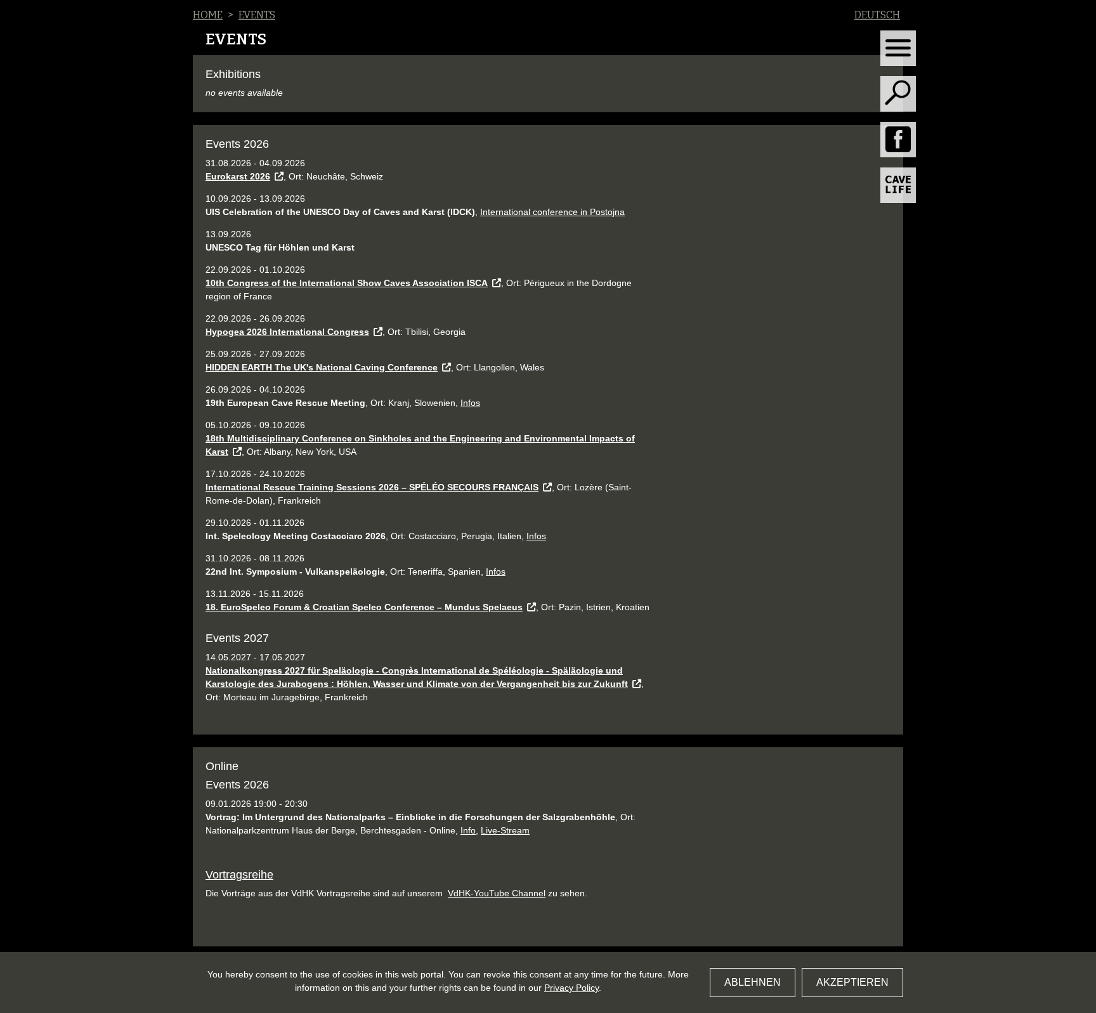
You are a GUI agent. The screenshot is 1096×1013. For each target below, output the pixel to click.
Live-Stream (505, 830)
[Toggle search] (898, 94)
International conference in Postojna (552, 212)
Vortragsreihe (239, 874)
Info (468, 830)
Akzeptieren (852, 982)
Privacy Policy (571, 988)
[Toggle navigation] (898, 48)
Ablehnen (752, 982)
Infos (470, 403)
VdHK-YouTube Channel (496, 893)
